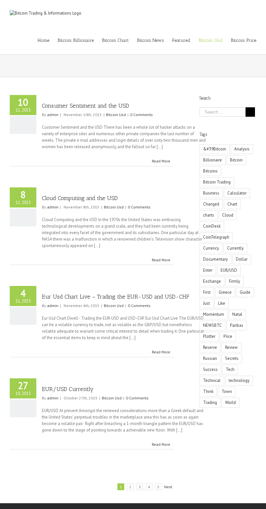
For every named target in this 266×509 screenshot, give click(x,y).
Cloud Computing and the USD (80, 198)
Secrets (231, 358)
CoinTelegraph (216, 237)
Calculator (237, 193)
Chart (232, 204)
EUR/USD (229, 270)
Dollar (242, 259)
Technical (212, 380)
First (207, 292)
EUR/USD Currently (68, 389)
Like (221, 303)
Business (211, 193)
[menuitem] (47, 40)
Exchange (212, 281)
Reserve (210, 347)
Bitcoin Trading (217, 182)
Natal (237, 314)
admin (52, 114)
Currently (235, 248)
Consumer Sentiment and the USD (85, 105)
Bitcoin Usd (116, 114)
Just (206, 303)
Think (208, 391)
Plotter (209, 336)
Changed (211, 204)
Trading (210, 402)
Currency (211, 248)
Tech (230, 369)
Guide (245, 292)
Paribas (236, 325)
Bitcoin (236, 160)
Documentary (215, 259)
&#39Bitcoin (214, 149)
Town (227, 391)
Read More (161, 161)
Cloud (227, 215)
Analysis (241, 149)
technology (239, 380)
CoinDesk (212, 226)
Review (231, 347)
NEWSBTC (212, 325)
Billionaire (212, 160)
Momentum (213, 314)
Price (228, 336)
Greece (225, 292)
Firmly (234, 281)
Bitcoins (210, 171)
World (230, 402)
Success (210, 369)
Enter (207, 270)
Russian (210, 358)
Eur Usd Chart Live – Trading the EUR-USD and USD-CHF (115, 296)
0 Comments (141, 114)
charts (208, 215)
